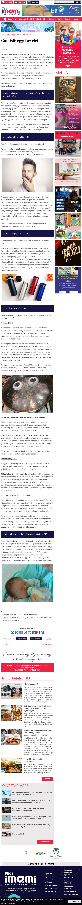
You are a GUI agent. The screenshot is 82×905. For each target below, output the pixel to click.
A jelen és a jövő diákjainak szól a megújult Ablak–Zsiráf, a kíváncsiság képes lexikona (32, 817)
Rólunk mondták (70, 891)
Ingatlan (75, 19)
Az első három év (26, 34)
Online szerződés (51, 888)
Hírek (32, 19)
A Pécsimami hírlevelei (68, 882)
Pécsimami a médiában (68, 887)
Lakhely (35, 2)
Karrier (68, 19)
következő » (47, 645)
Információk (23, 19)
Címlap (4, 19)
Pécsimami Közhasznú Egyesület (68, 873)
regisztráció (21, 639)
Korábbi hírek (45, 842)
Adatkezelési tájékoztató (49, 881)
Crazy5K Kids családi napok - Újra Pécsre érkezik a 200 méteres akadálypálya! (32, 793)
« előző (5, 645)
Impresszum (49, 877)
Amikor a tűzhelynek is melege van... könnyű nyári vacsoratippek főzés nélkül (37, 732)
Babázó (60, 19)
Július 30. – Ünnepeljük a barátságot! (34, 760)
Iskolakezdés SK (31, 684)
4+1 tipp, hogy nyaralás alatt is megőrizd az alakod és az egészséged (37, 708)
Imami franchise (50, 891)
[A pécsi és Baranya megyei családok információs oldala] (11, 11)
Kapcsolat (48, 874)
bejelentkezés (36, 639)
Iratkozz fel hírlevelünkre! (27, 670)
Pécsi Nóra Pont (69, 878)
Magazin (52, 19)
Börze (45, 19)
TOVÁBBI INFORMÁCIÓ (8, 903)
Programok (12, 19)
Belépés (22, 2)
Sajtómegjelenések (71, 894)
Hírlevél (9, 2)
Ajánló (38, 19)
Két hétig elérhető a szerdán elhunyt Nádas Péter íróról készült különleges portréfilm (32, 801)
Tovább (47, 779)
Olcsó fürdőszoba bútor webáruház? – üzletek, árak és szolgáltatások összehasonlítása (31, 826)
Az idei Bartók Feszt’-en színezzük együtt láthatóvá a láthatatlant (28, 809)
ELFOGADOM (74, 901)
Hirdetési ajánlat (51, 885)
